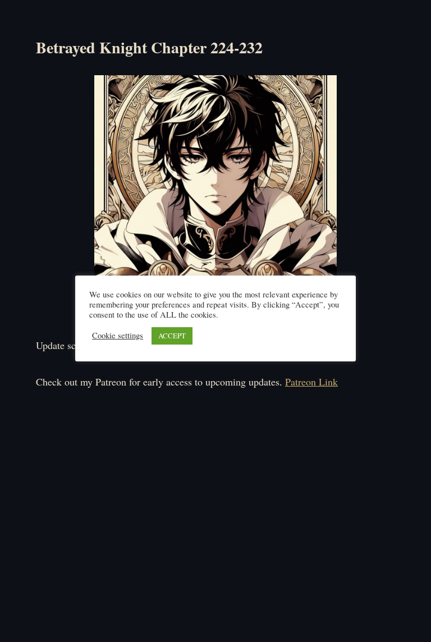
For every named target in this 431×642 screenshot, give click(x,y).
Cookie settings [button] (117, 336)
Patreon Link (311, 381)
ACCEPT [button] (172, 336)
